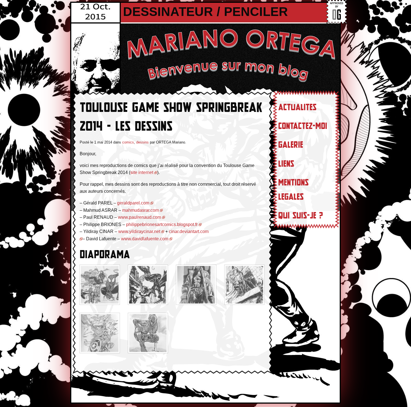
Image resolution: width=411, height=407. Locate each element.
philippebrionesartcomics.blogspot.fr (162, 224)
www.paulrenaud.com (139, 217)
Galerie (290, 144)
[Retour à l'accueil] (230, 54)
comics (128, 142)
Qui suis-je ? (300, 215)
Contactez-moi (302, 126)
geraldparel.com (133, 203)
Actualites (297, 107)
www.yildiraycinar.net (139, 231)
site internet (141, 172)
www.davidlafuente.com (144, 238)
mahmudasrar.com (140, 210)
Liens (286, 163)
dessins (142, 142)
